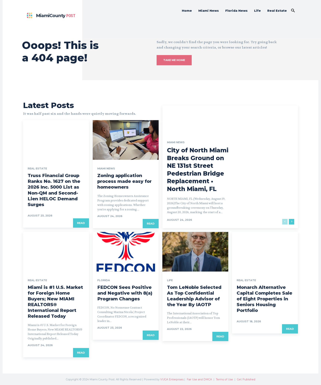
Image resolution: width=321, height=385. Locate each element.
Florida (103, 280)
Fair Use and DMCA (199, 379)
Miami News (106, 168)
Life (170, 280)
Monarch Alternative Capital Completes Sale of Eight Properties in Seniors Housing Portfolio (264, 299)
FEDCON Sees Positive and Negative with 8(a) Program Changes (124, 293)
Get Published (246, 379)
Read (81, 223)
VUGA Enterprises (172, 379)
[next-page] (291, 221)
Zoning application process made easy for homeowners (124, 181)
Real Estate (37, 168)
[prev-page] (285, 221)
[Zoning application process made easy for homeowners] (126, 140)
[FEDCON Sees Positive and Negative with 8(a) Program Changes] (126, 252)
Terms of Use (224, 379)
